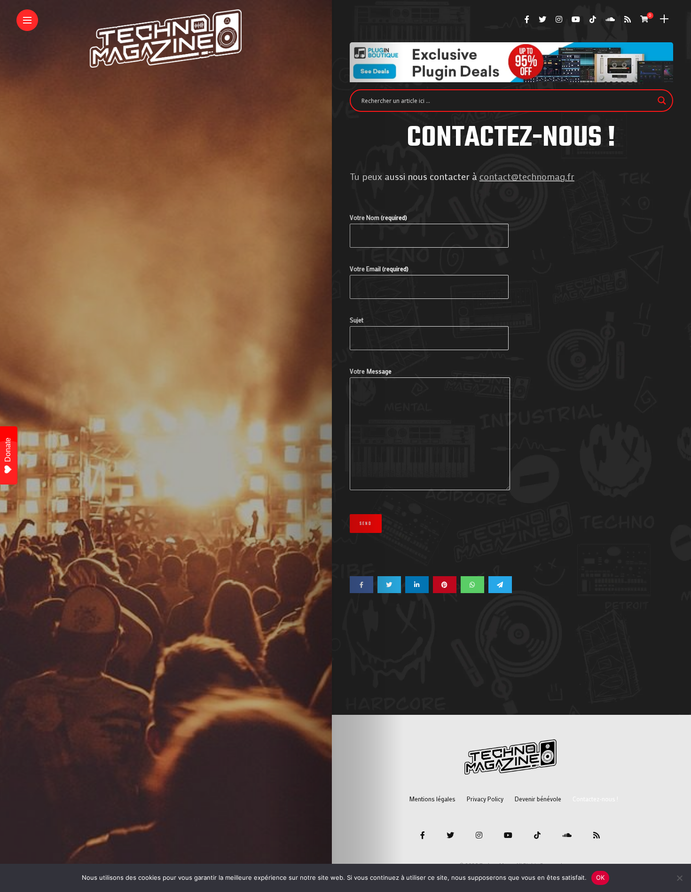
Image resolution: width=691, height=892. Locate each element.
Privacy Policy (485, 799)
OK (600, 877)
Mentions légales (432, 799)
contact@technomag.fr (526, 176)
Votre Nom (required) (378, 217)
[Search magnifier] (661, 100)
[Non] (679, 878)
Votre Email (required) (379, 269)
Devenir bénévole (538, 799)
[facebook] (361, 584)
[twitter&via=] (389, 584)
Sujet (356, 320)
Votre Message (371, 371)
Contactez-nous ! (595, 799)
